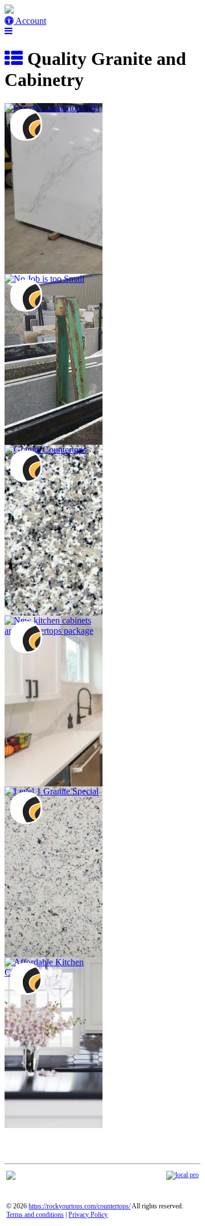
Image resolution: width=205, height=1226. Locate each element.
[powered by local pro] (182, 1175)
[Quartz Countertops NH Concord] (52, 108)
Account (30, 21)
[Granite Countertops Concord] (46, 449)
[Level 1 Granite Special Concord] (52, 791)
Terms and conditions (35, 1215)
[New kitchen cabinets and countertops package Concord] (53, 630)
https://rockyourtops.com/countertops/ (79, 1206)
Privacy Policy (88, 1215)
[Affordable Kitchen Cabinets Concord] (53, 972)
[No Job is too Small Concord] (44, 279)
